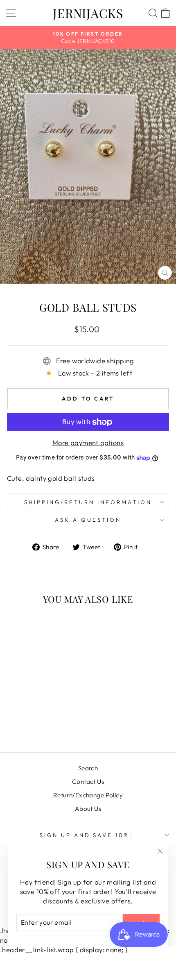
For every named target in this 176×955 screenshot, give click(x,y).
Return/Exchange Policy (88, 795)
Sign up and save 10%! (86, 835)
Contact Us (88, 781)
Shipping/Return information (87, 502)
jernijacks (88, 13)
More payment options (88, 442)
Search (88, 768)
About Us (88, 808)
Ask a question (88, 519)
